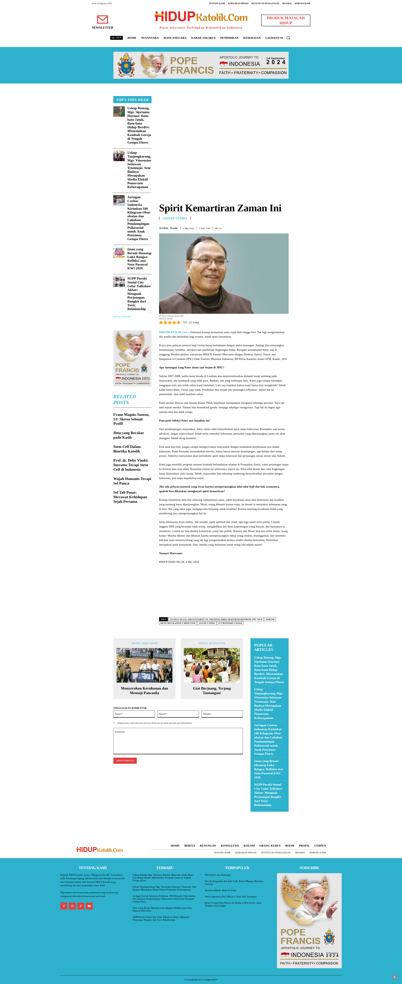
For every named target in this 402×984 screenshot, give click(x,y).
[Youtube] (89, 906)
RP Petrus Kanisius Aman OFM (177, 623)
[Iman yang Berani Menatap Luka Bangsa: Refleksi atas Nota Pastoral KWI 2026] (119, 252)
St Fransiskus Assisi (230, 623)
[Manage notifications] (394, 977)
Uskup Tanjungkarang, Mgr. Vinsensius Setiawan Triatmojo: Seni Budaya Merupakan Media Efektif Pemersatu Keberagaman (139, 170)
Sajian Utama (175, 218)
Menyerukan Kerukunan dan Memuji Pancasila (144, 690)
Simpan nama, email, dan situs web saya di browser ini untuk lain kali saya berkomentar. (154, 723)
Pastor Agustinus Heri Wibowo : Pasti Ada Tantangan (231, 896)
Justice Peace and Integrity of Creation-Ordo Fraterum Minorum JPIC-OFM (216, 619)
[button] (288, 38)
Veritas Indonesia (122, 316)
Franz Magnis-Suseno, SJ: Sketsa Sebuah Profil (131, 419)
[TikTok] (80, 906)
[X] (271, 228)
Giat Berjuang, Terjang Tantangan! (212, 690)
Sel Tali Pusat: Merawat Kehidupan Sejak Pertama (130, 497)
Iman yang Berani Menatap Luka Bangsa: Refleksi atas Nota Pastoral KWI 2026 (139, 258)
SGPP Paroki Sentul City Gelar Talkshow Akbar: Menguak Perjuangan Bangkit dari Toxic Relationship (139, 293)
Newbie (174, 228)
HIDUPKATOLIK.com (173, 332)
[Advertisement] (224, 118)
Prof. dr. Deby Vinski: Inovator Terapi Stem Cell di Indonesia (131, 464)
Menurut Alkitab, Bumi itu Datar (220, 890)
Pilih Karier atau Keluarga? (218, 875)
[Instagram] (72, 906)
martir (270, 619)
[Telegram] (285, 228)
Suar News (256, 813)
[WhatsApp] (278, 228)
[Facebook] (264, 228)
